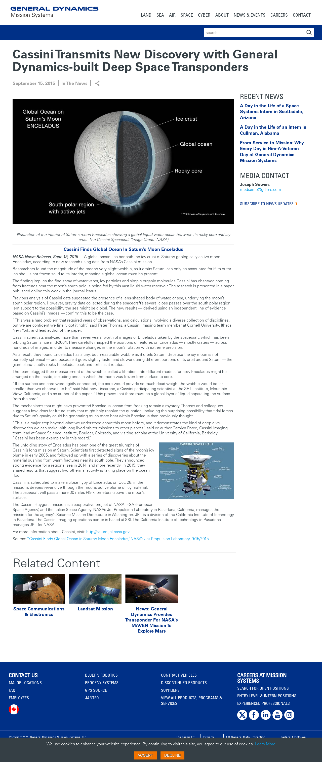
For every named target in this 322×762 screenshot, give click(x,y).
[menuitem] (146, 15)
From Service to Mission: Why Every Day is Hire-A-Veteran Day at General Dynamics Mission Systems (272, 151)
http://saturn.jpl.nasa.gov (108, 531)
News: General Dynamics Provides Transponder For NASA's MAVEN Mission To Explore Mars (151, 620)
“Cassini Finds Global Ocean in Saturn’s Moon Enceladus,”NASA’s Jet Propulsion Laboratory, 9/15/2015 (118, 538)
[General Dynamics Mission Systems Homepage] (54, 9)
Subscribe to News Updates (267, 203)
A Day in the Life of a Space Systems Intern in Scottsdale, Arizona (271, 111)
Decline (172, 755)
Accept (145, 755)
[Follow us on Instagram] (289, 718)
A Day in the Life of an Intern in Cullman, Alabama (273, 130)
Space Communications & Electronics (38, 611)
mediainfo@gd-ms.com (260, 189)
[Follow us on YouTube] (277, 718)
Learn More (265, 743)
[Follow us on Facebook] (254, 718)
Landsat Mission (95, 609)
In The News (74, 83)
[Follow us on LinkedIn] (266, 718)
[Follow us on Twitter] (242, 718)
